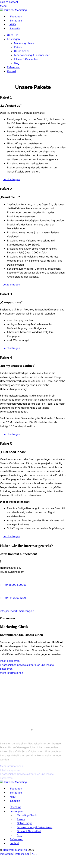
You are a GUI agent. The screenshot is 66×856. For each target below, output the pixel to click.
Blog (16, 63)
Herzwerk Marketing (15, 849)
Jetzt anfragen (11, 179)
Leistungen (13, 38)
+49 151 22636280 (14, 597)
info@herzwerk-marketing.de (17, 610)
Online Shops (21, 50)
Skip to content (9, 1)
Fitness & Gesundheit (26, 59)
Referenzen (13, 67)
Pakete (18, 47)
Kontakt (11, 71)
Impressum (6, 853)
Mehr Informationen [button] (11, 672)
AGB (34, 853)
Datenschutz (22, 853)
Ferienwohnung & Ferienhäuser (31, 55)
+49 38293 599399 (15, 584)
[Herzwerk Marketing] (13, 9)
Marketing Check (24, 43)
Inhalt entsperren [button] (10, 660)
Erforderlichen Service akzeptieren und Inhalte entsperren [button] (27, 666)
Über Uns (12, 34)
